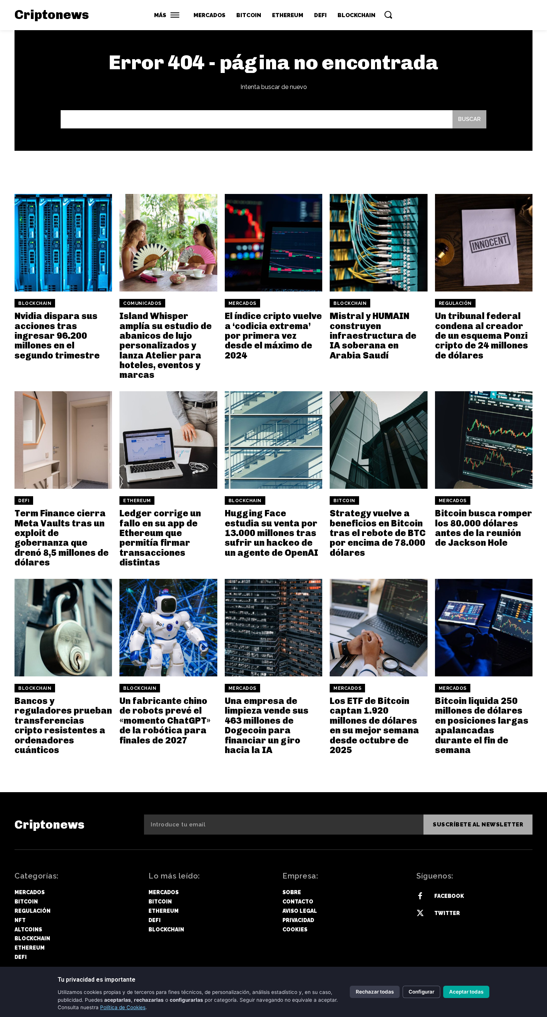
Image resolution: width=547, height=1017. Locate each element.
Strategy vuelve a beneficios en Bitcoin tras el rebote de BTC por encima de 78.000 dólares (378, 533)
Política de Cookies (122, 1007)
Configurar (421, 992)
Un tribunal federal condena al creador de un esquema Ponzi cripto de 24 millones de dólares (481, 335)
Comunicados (142, 303)
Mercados (242, 303)
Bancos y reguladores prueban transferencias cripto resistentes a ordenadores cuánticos (63, 725)
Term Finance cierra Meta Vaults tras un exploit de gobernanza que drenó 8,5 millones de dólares (62, 538)
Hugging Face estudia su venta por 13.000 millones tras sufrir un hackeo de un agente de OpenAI (271, 533)
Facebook (449, 896)
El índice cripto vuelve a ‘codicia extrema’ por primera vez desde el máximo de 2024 (273, 335)
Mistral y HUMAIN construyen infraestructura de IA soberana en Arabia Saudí (373, 335)
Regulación (455, 303)
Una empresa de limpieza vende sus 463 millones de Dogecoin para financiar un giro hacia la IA (266, 725)
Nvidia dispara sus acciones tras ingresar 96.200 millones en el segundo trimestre (57, 335)
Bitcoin (344, 500)
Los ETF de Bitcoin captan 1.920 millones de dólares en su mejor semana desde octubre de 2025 (374, 725)
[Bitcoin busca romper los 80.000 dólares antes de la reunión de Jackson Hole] (483, 440)
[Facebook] (420, 896)
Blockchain (34, 303)
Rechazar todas (375, 992)
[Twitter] (420, 913)
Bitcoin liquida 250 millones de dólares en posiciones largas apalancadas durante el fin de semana (481, 725)
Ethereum (137, 500)
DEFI (23, 500)
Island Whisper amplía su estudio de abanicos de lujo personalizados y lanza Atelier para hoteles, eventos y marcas (165, 345)
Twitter (447, 913)
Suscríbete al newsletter (478, 824)
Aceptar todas (466, 992)
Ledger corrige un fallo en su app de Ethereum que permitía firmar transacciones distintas (160, 538)
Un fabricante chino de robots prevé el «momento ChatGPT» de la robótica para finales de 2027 (165, 720)
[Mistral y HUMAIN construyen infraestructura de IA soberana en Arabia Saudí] (378, 242)
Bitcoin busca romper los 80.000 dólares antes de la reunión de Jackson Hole (483, 528)
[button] (388, 14)
